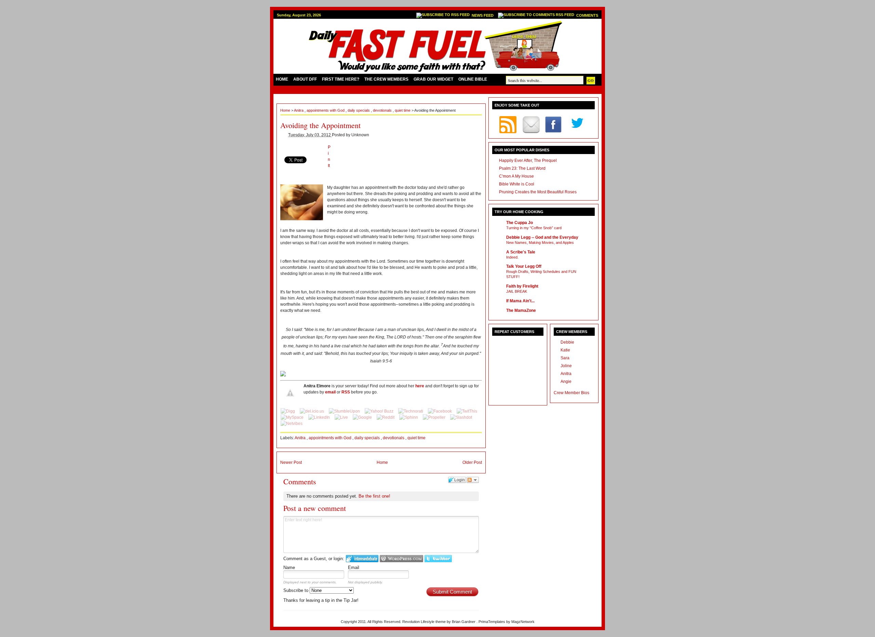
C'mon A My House (516, 176)
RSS (345, 392)
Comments (587, 15)
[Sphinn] (409, 417)
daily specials (359, 110)
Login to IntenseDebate (362, 558)
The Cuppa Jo (519, 222)
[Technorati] (411, 411)
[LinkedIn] (319, 417)
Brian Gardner (464, 622)
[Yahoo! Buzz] (379, 411)
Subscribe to (296, 590)
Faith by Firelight (522, 286)
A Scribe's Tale (520, 252)
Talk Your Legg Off (523, 266)
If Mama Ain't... (520, 301)
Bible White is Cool (516, 184)
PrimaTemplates (492, 622)
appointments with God (326, 110)
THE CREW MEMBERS (386, 79)
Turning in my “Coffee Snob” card (534, 228)
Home (285, 110)
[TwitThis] (467, 411)
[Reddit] (386, 417)
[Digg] (288, 411)
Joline (566, 365)
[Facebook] (440, 411)
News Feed (483, 15)
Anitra (299, 110)
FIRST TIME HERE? (340, 79)
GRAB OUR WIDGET (433, 79)
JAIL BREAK (516, 291)
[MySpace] (293, 417)
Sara (565, 358)
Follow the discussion (473, 480)
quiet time (403, 110)
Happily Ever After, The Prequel (528, 160)
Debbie (567, 342)
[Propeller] (434, 417)
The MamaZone (521, 310)
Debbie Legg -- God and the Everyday (542, 237)
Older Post (472, 462)
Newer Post (291, 462)
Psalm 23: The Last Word (522, 168)
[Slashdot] (461, 417)
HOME (282, 79)
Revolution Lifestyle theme (424, 622)
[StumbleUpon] (345, 411)
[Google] (363, 417)
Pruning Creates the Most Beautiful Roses (538, 192)
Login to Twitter (438, 558)
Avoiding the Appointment (320, 125)
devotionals (383, 110)
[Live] (342, 417)
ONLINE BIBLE (472, 79)
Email (353, 567)
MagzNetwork (523, 622)
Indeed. (512, 257)
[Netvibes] (291, 423)
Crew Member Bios (571, 392)
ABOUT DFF (305, 79)
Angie (566, 381)
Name (289, 567)
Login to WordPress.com (401, 558)
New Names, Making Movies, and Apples (540, 242)
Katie (565, 350)
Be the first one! (374, 496)
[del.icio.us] (312, 411)
